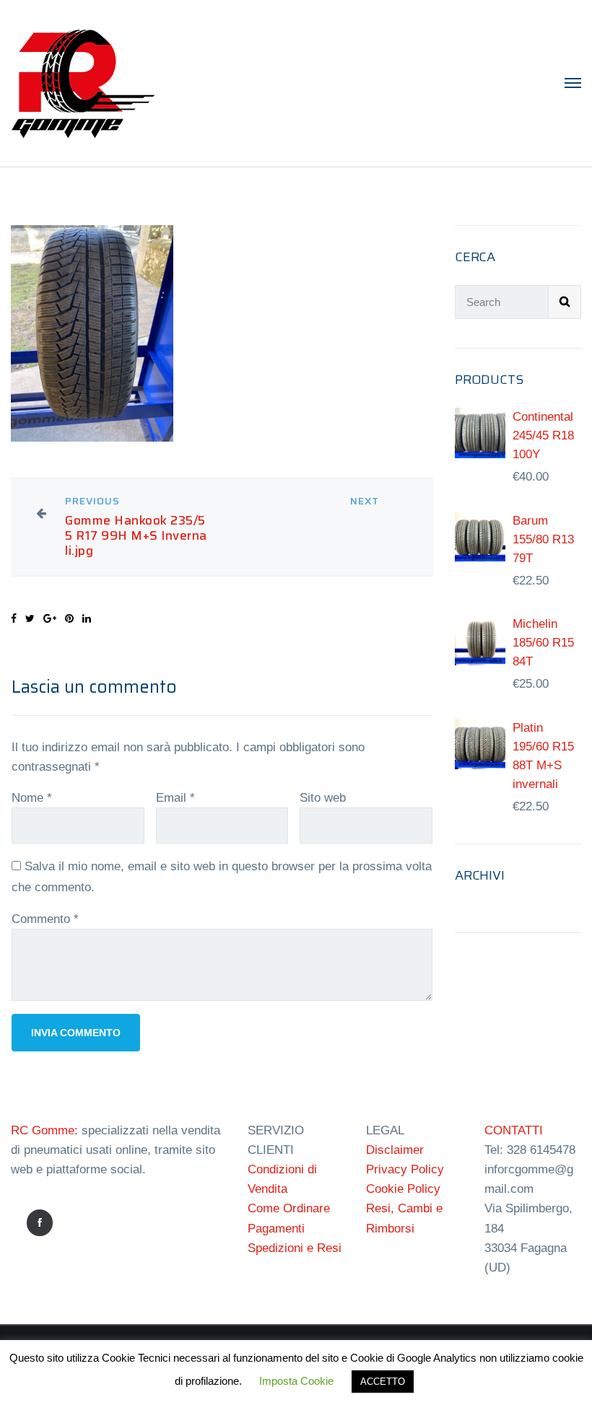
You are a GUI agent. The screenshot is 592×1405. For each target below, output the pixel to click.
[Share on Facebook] (14, 618)
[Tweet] (30, 618)
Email (175, 798)
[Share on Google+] (49, 618)
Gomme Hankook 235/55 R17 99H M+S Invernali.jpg (136, 536)
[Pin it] (69, 618)
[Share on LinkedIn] (86, 618)
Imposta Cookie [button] (296, 1381)
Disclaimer (395, 1150)
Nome (32, 798)
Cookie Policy (403, 1189)
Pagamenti (276, 1228)
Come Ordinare (289, 1208)
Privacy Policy (405, 1169)
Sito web (323, 798)
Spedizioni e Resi (294, 1248)
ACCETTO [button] (382, 1381)
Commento (45, 919)
